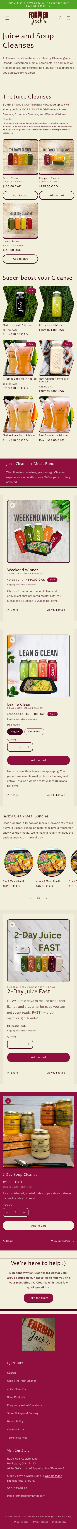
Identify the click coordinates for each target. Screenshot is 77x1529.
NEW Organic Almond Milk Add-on (54, 380)
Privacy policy (21, 1522)
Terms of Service (17, 1437)
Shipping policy (59, 1522)
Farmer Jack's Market (24, 1516)
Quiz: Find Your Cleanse (22, 1381)
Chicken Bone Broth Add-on (19, 435)
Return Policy (15, 1421)
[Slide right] (46, 898)
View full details (56, 610)
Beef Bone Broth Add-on (53, 435)
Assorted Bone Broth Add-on (20, 379)
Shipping (11, 585)
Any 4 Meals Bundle (14, 881)
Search (11, 1372)
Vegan (15, 731)
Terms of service (40, 1522)
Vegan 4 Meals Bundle (48, 881)
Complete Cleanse (49, 178)
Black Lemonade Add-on (17, 325)
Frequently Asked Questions (24, 1405)
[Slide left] (31, 898)
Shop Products (16, 1397)
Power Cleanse (11, 178)
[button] (7, 18)
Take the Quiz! (38, 1298)
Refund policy (64, 1516)
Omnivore (34, 731)
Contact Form (15, 1429)
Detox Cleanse (11, 241)
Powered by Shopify (45, 1516)
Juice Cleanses (16, 1389)
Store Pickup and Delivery (22, 1413)
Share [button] (14, 610)
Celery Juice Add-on (50, 325)
